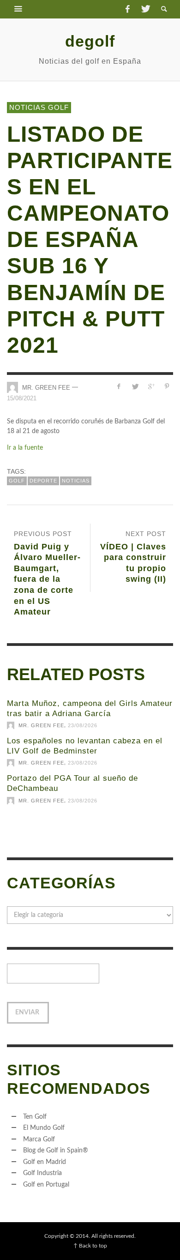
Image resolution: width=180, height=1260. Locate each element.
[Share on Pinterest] (167, 387)
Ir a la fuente (25, 448)
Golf (17, 480)
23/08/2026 (82, 725)
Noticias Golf (39, 107)
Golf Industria (42, 1173)
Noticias (76, 480)
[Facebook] (127, 9)
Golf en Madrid (44, 1162)
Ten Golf (35, 1117)
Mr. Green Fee (46, 387)
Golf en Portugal (46, 1185)
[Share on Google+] (150, 387)
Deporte (43, 480)
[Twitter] (145, 9)
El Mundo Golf (44, 1128)
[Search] (18, 9)
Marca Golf (39, 1139)
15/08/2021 (21, 398)
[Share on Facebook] (119, 387)
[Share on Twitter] (135, 387)
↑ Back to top (90, 1245)
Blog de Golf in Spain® (55, 1150)
